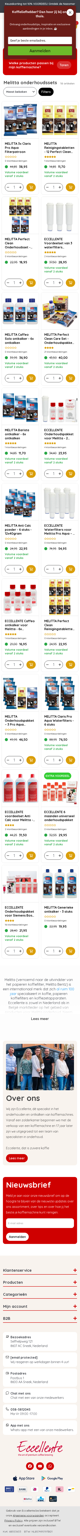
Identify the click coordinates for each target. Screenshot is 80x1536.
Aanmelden (40, 50)
